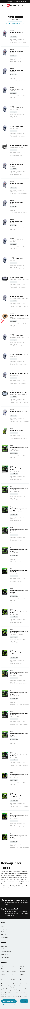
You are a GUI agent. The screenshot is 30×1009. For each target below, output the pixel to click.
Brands (4, 962)
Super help (13, 971)
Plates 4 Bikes (5, 971)
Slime (12, 968)
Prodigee (22, 971)
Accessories (4, 929)
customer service (23, 911)
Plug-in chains (5, 957)
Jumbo (22, 974)
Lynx (21, 977)
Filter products (15, 23)
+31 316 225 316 (22, 1)
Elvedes (22, 966)
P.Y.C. (2, 977)
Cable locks (4, 949)
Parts (2, 926)
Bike (3, 922)
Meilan (22, 979)
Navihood (22, 968)
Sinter (12, 966)
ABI (2, 966)
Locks (3, 942)
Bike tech (3, 934)
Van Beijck (13, 979)
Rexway (3, 979)
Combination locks (6, 951)
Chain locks (4, 946)
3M (11, 974)
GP (11, 977)
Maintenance (4, 937)
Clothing (3, 931)
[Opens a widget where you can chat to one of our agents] (24, 1001)
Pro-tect (3, 974)
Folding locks (4, 954)
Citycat (3, 968)
